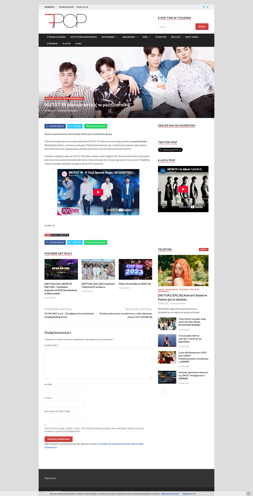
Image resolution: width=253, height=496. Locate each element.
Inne (145, 37)
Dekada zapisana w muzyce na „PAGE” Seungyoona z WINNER (193, 375)
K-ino (78, 43)
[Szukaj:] (183, 26)
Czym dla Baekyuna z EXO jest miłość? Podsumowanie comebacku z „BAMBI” (193, 357)
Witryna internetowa (57, 411)
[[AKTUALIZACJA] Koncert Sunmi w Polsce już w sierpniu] (183, 270)
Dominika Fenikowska (67, 110)
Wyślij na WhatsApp (96, 126)
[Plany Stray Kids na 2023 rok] (135, 280)
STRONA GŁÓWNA (56, 37)
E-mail (49, 398)
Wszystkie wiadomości (83, 37)
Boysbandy (108, 37)
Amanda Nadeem (178, 303)
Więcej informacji (170, 493)
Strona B (52, 43)
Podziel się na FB (56, 126)
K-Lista (67, 43)
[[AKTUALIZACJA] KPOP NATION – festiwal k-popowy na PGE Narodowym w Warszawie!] (61, 280)
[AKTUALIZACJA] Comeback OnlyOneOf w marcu (98, 285)
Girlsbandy (128, 37)
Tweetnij (77, 126)
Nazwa (49, 384)
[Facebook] (204, 7)
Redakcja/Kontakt (66, 7)
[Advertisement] (167, 230)
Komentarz (52, 345)
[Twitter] (207, 7)
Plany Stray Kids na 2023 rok (135, 283)
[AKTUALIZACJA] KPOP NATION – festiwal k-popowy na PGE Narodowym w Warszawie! (61, 288)
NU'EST (59, 98)
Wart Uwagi (191, 37)
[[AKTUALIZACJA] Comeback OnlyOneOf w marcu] (98, 280)
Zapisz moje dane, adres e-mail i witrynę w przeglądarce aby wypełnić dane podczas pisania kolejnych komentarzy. (94, 430)
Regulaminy (50, 478)
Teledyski (160, 37)
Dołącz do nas (82, 7)
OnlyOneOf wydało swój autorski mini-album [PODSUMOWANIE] (192, 321)
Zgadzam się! (189, 493)
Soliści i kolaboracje (168, 289)
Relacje (175, 37)
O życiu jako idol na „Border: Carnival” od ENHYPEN (190, 338)
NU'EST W (64, 235)
